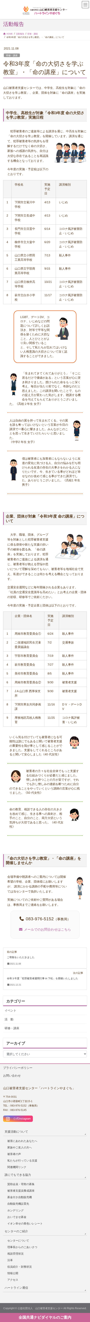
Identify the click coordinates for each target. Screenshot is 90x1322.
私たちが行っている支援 (22, 1160)
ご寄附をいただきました (21, 957)
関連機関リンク (16, 1167)
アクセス (12, 1279)
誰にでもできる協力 (18, 1174)
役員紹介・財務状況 (19, 1266)
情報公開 (12, 1273)
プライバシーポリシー (17, 1067)
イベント (10, 1010)
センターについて (18, 1240)
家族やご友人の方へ (19, 1147)
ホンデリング (15, 1210)
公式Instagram (20, 1118)
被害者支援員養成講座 (21, 1190)
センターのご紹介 (16, 1231)
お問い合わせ (12, 1075)
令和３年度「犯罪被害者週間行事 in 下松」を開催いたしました (42, 978)
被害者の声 (14, 1154)
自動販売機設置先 (18, 1203)
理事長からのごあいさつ (22, 1247)
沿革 (10, 1260)
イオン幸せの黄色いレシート (25, 1223)
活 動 (9, 1019)
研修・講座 (12, 55)
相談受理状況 (15, 1253)
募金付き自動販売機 (19, 1197)
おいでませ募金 (16, 1217)
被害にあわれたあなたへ (22, 1141)
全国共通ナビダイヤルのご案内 (45, 1317)
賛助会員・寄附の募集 (21, 1184)
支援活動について (16, 1131)
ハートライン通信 (16, 1287)
